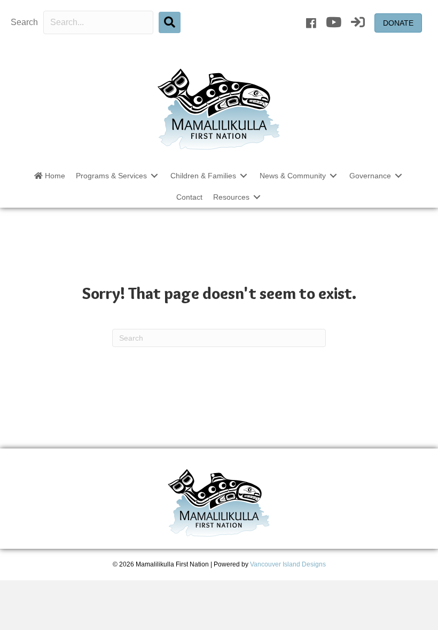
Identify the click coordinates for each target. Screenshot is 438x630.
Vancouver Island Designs (288, 564)
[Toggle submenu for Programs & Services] (154, 175)
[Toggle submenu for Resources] (257, 197)
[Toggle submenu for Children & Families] (243, 175)
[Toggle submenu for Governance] (398, 175)
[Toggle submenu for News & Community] (333, 175)
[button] (170, 23)
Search (24, 22)
